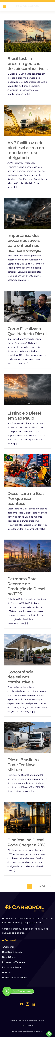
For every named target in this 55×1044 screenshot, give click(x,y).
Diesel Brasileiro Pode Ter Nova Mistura (28, 738)
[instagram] (27, 1004)
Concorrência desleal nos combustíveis (20, 676)
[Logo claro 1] (27, 5)
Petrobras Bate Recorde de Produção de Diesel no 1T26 (28, 556)
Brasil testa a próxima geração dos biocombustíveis (28, 36)
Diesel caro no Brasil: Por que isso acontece (28, 471)
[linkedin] (33, 1004)
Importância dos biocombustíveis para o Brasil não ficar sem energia (28, 213)
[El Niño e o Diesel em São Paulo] (27, 389)
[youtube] (21, 1004)
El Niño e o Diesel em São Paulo (24, 416)
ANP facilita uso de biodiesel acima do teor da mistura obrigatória (28, 120)
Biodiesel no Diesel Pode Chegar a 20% (28, 818)
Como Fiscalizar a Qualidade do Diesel (28, 306)
